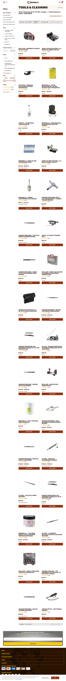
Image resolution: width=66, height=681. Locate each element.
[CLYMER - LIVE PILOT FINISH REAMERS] (29, 483)
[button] (4, 2)
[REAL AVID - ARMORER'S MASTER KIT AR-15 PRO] (29, 36)
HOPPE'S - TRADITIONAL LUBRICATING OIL (26, 123)
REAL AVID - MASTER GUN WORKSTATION (50, 385)
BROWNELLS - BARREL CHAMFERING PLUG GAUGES (28, 198)
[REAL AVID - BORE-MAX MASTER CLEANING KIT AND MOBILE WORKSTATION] (52, 259)
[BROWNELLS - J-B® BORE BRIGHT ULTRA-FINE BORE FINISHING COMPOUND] (29, 521)
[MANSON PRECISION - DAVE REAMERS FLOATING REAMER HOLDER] (52, 408)
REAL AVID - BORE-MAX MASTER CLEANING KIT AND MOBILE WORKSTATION (52, 273)
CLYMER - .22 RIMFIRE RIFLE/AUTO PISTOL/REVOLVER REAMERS (52, 535)
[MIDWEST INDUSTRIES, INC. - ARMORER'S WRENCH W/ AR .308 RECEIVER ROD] (29, 334)
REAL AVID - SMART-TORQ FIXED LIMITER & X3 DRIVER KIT (29, 572)
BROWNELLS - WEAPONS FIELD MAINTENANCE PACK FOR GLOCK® (51, 124)
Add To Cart (29, 58)
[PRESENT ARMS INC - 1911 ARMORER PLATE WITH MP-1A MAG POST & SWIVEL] (52, 559)
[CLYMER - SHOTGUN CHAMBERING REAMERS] (52, 446)
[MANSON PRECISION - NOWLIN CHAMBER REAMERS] (29, 596)
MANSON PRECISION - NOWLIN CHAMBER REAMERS (28, 609)
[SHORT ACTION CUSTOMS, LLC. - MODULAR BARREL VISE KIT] (52, 36)
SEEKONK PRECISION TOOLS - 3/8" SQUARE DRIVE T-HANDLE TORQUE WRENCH (51, 199)
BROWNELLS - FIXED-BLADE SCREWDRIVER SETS (27, 161)
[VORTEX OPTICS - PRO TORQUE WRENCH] (52, 596)
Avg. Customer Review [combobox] (55, 16)
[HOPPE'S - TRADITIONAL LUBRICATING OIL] (29, 110)
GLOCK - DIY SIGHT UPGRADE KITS (51, 236)
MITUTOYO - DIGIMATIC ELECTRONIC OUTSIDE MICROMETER (26, 86)
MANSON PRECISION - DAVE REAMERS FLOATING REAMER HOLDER (51, 422)
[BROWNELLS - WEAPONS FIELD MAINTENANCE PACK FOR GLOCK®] (52, 110)
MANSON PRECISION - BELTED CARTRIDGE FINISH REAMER (51, 310)
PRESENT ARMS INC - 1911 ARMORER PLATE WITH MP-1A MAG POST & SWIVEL (51, 572)
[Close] (64, 677)
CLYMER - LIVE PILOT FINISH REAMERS (27, 496)
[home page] (33, 2)
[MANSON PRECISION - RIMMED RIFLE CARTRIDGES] (29, 372)
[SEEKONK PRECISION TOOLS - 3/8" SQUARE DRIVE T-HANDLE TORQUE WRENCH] (52, 185)
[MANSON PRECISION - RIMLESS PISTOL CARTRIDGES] (29, 446)
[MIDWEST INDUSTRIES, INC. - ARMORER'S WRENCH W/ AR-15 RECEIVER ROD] (52, 483)
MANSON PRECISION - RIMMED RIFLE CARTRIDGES (28, 385)
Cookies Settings (45, 677)
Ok (55, 677)
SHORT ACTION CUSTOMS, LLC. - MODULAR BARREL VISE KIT (52, 49)
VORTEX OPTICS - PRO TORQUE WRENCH (52, 609)
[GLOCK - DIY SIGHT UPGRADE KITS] (52, 223)
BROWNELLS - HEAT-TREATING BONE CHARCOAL (28, 421)
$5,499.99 (12, 78)
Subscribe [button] (33, 643)
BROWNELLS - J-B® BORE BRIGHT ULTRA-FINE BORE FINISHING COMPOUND (27, 535)
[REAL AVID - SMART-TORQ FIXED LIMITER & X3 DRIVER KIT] (29, 559)
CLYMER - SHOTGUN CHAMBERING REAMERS (49, 459)
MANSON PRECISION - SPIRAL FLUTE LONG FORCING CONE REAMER (28, 273)
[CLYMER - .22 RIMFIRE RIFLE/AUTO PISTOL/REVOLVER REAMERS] (52, 521)
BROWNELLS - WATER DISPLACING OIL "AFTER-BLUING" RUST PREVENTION (51, 86)
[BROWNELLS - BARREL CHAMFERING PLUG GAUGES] (29, 185)
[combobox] (6, 51)
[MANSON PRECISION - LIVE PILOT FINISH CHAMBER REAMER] (29, 223)
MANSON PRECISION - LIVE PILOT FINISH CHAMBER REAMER (29, 236)
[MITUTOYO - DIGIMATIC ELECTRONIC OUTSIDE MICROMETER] (29, 72)
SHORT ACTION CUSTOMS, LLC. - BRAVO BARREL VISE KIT (52, 161)
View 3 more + (6, 91)
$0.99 (6, 78)
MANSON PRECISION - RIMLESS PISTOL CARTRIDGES (28, 459)
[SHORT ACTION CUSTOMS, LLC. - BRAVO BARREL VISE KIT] (52, 148)
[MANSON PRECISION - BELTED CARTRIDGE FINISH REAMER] (52, 297)
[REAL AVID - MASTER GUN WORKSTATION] (52, 372)
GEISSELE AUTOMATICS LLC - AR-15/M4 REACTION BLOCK (28, 310)
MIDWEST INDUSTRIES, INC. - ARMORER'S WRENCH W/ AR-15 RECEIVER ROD (51, 497)
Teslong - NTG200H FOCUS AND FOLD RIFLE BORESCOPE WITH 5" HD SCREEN (52, 348)
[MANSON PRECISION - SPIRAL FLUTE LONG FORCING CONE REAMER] (29, 259)
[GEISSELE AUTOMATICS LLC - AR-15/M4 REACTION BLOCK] (29, 297)
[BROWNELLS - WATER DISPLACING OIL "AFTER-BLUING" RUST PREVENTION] (52, 72)
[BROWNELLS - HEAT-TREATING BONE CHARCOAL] (29, 408)
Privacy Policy (19, 679)
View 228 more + (7, 73)
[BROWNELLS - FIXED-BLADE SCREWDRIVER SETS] (29, 148)
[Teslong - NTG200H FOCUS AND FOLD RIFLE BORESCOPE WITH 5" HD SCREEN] (52, 334)
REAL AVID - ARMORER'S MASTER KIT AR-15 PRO (29, 49)
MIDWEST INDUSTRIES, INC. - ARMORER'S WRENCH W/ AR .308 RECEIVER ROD (29, 348)
